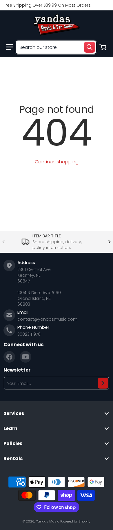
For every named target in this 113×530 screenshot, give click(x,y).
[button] (9, 47)
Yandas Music (47, 521)
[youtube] (25, 357)
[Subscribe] (103, 383)
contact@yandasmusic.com (47, 319)
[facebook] (9, 357)
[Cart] (103, 47)
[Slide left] (3, 242)
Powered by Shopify (75, 521)
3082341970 (29, 334)
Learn (10, 428)
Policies (12, 443)
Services (13, 413)
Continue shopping (57, 161)
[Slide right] (109, 242)
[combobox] (56, 47)
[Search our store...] (89, 47)
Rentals (13, 458)
